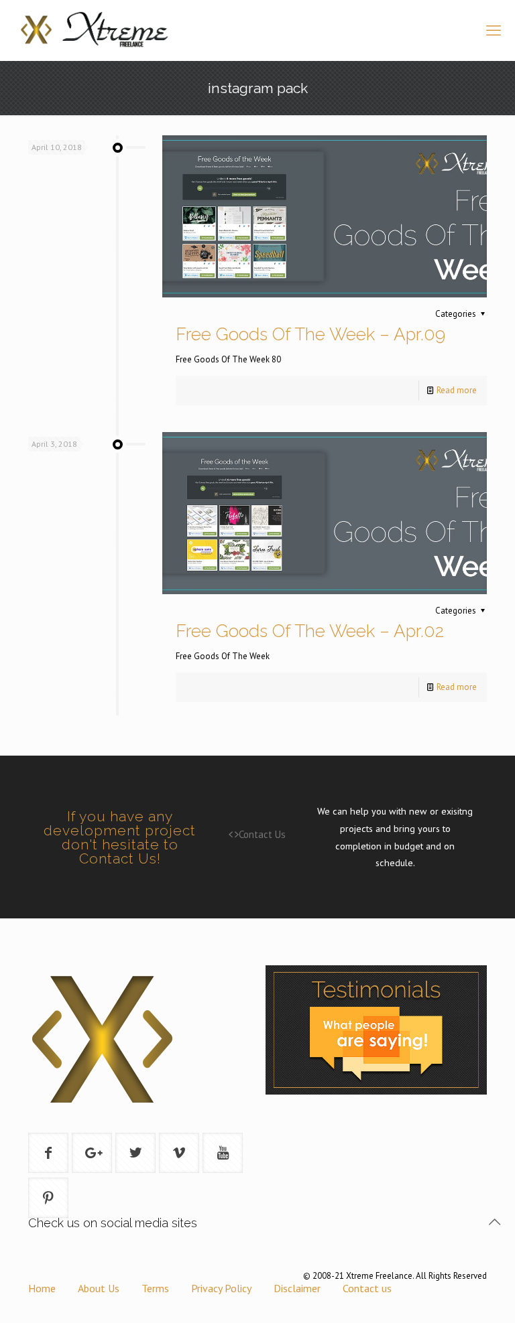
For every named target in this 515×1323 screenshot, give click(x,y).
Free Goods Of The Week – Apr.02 (310, 631)
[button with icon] (48, 1153)
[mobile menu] (493, 30)
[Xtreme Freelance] (93, 30)
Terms (155, 1288)
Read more (457, 390)
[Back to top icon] (494, 1222)
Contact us (367, 1288)
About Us (98, 1288)
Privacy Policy (221, 1288)
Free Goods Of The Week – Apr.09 (310, 334)
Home (42, 1288)
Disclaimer (297, 1288)
